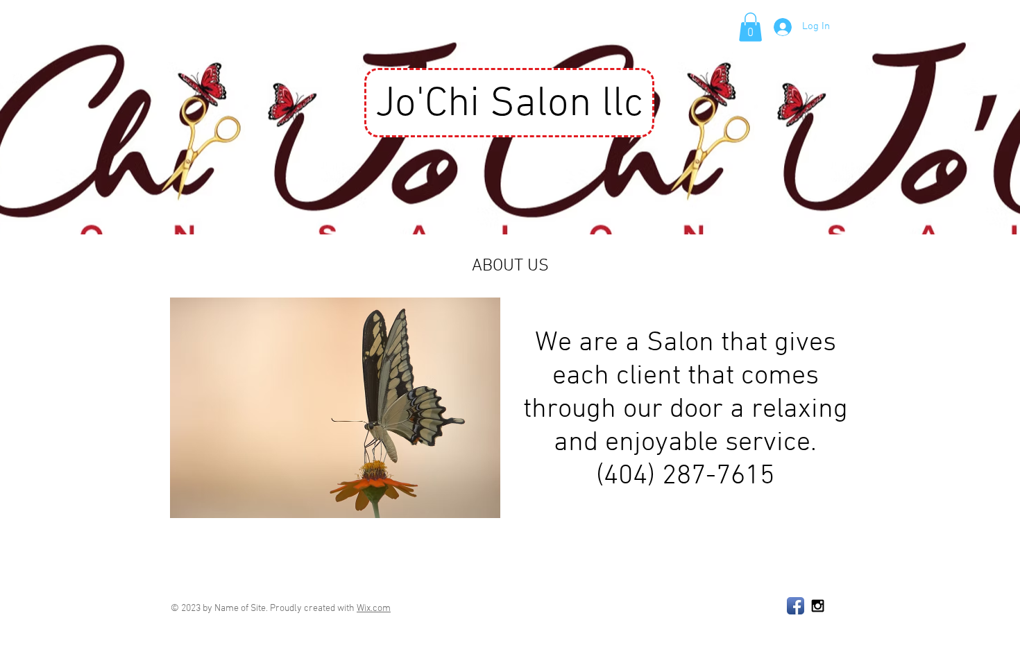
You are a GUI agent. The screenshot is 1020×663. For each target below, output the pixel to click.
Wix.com (374, 608)
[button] (750, 27)
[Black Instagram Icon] (817, 605)
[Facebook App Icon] (795, 605)
